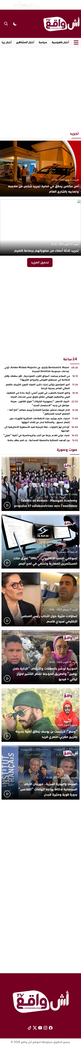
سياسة (43, 42)
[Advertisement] (40, 87)
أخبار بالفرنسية (60, 42)
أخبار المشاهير (25, 42)
